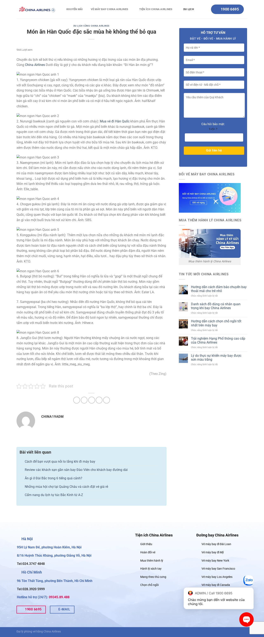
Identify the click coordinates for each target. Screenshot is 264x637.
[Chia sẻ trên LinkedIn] (106, 400)
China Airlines (35, 65)
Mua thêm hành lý (151, 560)
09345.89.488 (59, 597)
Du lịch (188, 9)
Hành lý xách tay (150, 568)
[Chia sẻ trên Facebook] (76, 400)
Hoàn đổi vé (147, 552)
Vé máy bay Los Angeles (217, 577)
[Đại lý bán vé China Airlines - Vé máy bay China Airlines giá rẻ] (37, 9)
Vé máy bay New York (215, 560)
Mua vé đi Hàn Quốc (115, 121)
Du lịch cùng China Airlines (91, 26)
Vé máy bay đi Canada (216, 585)
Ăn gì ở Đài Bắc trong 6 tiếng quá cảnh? (53, 478)
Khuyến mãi (74, 9)
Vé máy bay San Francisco (218, 568)
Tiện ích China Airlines (155, 9)
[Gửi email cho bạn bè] (91, 400)
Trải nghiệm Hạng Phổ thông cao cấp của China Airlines (218, 340)
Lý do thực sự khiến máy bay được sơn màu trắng (216, 357)
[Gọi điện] (248, 581)
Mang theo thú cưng (153, 577)
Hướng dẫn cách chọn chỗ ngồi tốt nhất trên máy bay (216, 323)
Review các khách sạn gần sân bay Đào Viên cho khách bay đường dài (76, 470)
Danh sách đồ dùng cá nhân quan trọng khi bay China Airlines (215, 306)
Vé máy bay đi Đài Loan (216, 544)
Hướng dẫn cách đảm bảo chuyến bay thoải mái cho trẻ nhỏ (219, 289)
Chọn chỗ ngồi (149, 585)
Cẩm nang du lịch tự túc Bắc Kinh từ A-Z (54, 495)
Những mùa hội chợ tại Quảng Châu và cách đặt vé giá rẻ (66, 487)
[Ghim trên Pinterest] (99, 400)
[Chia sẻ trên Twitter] (84, 400)
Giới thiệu (146, 544)
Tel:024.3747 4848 (31, 564)
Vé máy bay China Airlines (109, 9)
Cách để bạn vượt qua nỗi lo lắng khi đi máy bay (60, 461)
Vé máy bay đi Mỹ (213, 552)
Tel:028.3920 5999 (31, 589)
